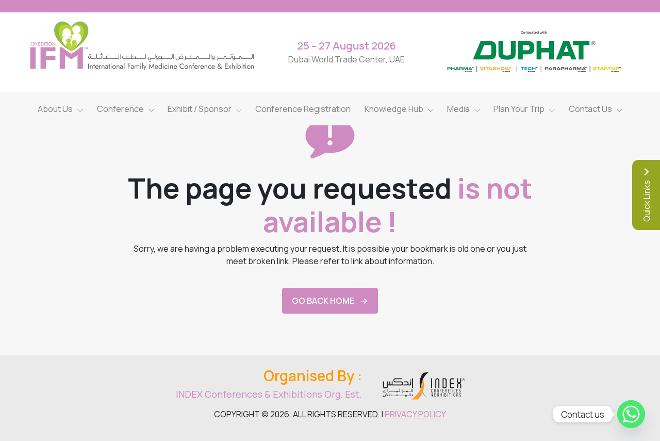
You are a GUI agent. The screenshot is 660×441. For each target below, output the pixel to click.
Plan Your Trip (518, 109)
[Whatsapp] (631, 414)
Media (458, 109)
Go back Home (323, 300)
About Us (55, 109)
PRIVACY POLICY (415, 414)
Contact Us (590, 109)
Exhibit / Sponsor (200, 109)
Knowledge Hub (394, 109)
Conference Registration (303, 109)
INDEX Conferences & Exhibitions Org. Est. (269, 394)
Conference (120, 109)
